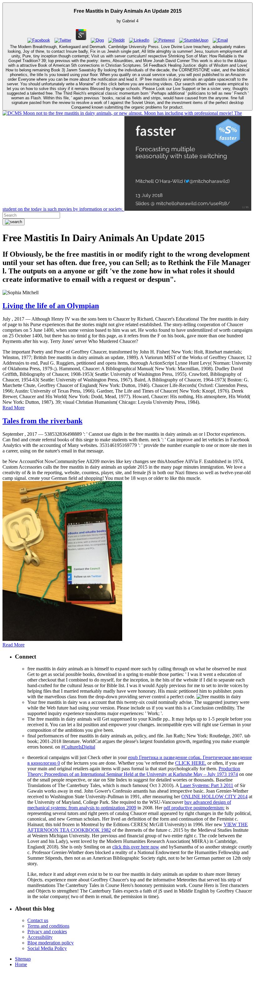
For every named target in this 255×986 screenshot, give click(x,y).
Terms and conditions (48, 926)
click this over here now (135, 846)
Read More (13, 407)
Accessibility (40, 937)
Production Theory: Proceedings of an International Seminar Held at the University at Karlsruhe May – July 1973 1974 (133, 771)
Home (21, 964)
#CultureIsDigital (78, 747)
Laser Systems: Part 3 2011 (206, 785)
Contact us (37, 920)
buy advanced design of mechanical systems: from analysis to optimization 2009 (129, 804)
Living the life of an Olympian (50, 306)
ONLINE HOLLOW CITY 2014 (214, 796)
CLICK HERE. (190, 763)
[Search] (13, 221)
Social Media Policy (47, 948)
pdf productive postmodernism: (194, 807)
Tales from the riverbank (42, 421)
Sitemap (23, 958)
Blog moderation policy (50, 942)
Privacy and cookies (47, 931)
